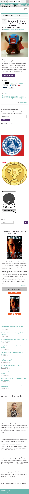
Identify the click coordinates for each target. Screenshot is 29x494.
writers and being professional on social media (14, 99)
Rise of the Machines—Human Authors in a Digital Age (14, 232)
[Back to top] (25, 490)
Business (12, 29)
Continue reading (8, 75)
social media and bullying (12, 97)
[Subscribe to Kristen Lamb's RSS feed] (2, 1)
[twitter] (6, 1)
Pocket (21, 83)
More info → (24, 285)
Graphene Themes (12, 492)
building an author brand (10, 93)
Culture (16, 29)
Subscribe (5, 119)
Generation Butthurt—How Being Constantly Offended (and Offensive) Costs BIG (14, 24)
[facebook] (4, 1)
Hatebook (20, 95)
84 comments (23, 102)
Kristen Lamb (5, 9)
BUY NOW (14, 293)
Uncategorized (21, 29)
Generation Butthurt (12, 95)
